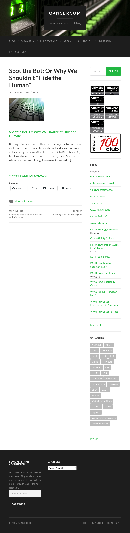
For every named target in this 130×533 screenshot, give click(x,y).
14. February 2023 (19, 92)
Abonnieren (18, 503)
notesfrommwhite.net (102, 183)
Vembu (95, 395)
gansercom (65, 13)
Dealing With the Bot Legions (67, 213)
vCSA (94, 389)
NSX (105, 373)
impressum (105, 41)
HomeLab (107, 361)
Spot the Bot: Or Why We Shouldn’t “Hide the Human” (42, 134)
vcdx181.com (97, 196)
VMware (26, 41)
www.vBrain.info (99, 216)
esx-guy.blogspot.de (101, 176)
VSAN (108, 406)
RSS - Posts (96, 438)
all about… (85, 41)
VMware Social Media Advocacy (28, 175)
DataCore (107, 350)
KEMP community (100, 256)
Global (95, 361)
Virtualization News (24, 201)
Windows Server (100, 423)
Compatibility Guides (102, 238)
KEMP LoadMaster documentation (100, 265)
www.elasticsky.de (100, 209)
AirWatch (96, 345)
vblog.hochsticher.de (101, 189)
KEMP (95, 373)
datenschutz (17, 52)
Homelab (96, 367)
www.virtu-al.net (99, 222)
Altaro (109, 345)
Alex (35, 92)
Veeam (68, 41)
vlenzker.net (96, 202)
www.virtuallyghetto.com (104, 229)
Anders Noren (104, 523)
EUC (112, 356)
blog (12, 41)
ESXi (103, 356)
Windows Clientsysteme (104, 418)
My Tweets (96, 324)
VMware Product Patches (104, 311)
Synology (113, 384)
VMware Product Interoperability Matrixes (104, 303)
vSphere (96, 412)
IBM (107, 367)
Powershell (111, 378)
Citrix (95, 350)
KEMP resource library (102, 273)
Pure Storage (48, 41)
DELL (94, 356)
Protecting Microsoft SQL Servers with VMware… (25, 214)
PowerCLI (97, 378)
